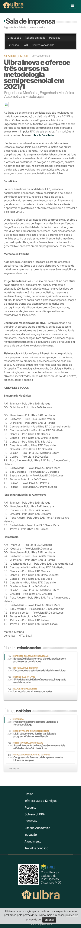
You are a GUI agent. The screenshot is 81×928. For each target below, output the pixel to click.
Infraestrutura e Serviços (40, 801)
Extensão (13, 45)
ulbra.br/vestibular (43, 135)
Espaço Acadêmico (37, 828)
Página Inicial (10, 27)
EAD (25, 45)
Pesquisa (54, 37)
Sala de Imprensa (30, 21)
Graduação (14, 37)
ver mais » (14, 768)
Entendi (49, 919)
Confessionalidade (43, 45)
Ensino (28, 794)
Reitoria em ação (35, 37)
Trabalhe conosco (36, 848)
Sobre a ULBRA (34, 814)
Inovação (30, 834)
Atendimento (32, 841)
